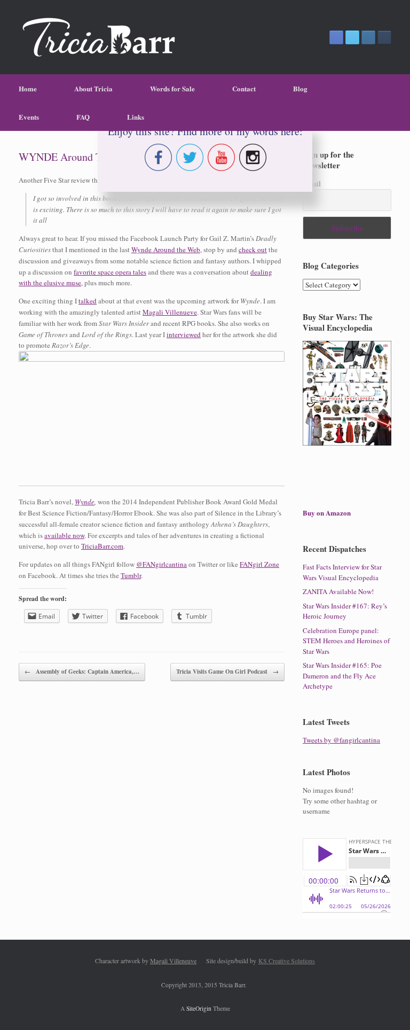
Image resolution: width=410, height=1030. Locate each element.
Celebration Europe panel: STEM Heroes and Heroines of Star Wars (346, 641)
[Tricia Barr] (99, 37)
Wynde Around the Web (165, 249)
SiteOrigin (198, 1008)
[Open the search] (394, 102)
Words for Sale (172, 88)
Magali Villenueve (170, 312)
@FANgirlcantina (161, 564)
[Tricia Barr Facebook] (336, 37)
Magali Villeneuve (173, 960)
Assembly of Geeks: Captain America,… (82, 671)
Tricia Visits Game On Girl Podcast (227, 671)
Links (135, 117)
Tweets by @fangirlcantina (341, 740)
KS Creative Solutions (286, 960)
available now (64, 535)
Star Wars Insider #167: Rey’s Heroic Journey (345, 611)
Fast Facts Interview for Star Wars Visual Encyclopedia (342, 572)
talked (87, 301)
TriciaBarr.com (102, 546)
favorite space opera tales (110, 272)
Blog (300, 88)
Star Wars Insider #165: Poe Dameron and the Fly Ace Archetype (342, 675)
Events (29, 117)
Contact (244, 88)
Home (28, 88)
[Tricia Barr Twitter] (352, 37)
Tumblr (131, 575)
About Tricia (93, 88)
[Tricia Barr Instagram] (368, 37)
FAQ (83, 117)
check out (253, 249)
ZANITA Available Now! (338, 591)
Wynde (84, 501)
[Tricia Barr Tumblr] (384, 37)
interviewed (184, 334)
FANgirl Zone (259, 564)
